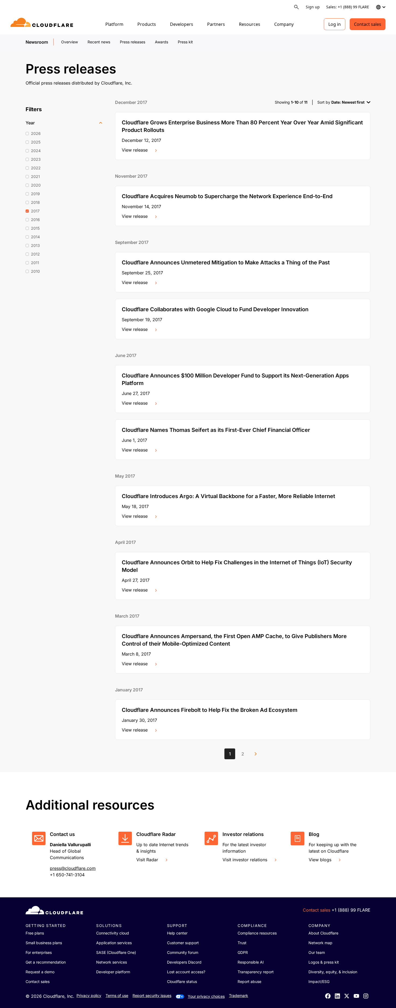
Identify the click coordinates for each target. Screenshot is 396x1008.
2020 (36, 185)
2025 (35, 142)
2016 (35, 219)
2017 (35, 211)
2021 (35, 176)
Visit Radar (147, 859)
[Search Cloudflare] (296, 7)
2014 (35, 236)
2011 (35, 262)
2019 (35, 193)
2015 (35, 228)
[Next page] (255, 753)
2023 (36, 159)
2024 (36, 150)
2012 (35, 254)
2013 (35, 245)
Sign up (313, 6)
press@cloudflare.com (73, 868)
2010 (35, 271)
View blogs (320, 859)
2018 (35, 202)
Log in (334, 24)
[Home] (43, 24)
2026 (36, 133)
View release (135, 150)
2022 (36, 168)
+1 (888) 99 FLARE (351, 910)
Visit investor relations (245, 859)
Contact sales (367, 24)
